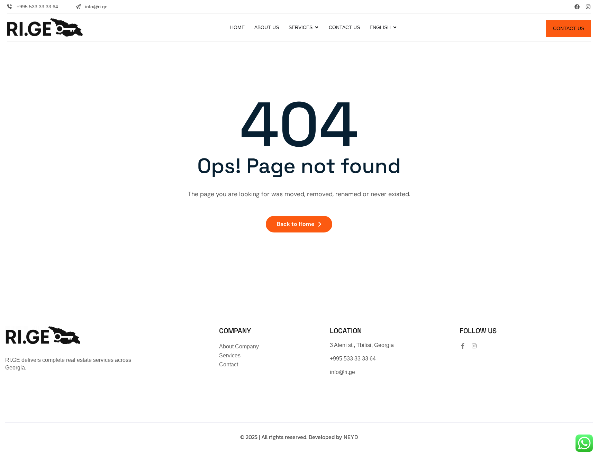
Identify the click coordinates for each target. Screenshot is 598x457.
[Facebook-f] (463, 346)
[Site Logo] (45, 27)
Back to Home (295, 224)
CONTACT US (568, 28)
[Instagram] (588, 7)
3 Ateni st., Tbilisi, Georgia (362, 345)
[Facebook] (577, 7)
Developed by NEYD (333, 437)
